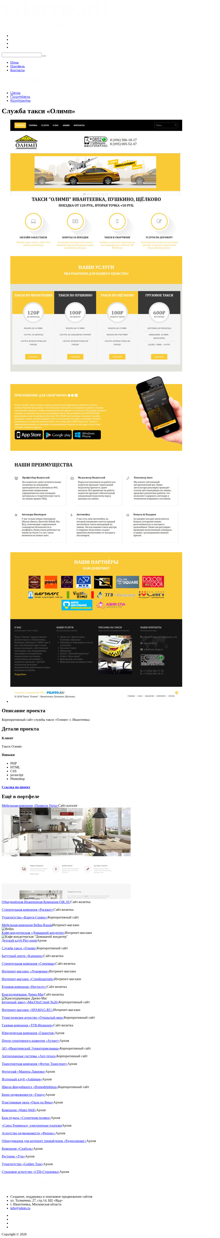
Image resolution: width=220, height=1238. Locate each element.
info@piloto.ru (20, 1208)
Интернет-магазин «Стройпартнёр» (28, 979)
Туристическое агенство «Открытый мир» (33, 1017)
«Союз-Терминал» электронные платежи (32, 1125)
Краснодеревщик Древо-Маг (23, 994)
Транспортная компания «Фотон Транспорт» (34, 1064)
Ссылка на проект (16, 787)
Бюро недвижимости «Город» (23, 1094)
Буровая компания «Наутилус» (24, 987)
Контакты (17, 70)
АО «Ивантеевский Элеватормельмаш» (31, 1048)
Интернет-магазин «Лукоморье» (25, 971)
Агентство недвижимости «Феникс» (29, 1133)
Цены (14, 62)
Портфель (17, 66)
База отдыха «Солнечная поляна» (26, 1118)
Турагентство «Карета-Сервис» (25, 917)
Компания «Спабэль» (17, 1148)
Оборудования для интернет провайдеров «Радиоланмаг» (44, 1141)
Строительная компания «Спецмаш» (28, 963)
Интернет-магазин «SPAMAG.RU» (27, 1010)
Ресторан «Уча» (13, 1156)
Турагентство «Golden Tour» (22, 1164)
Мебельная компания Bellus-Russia (27, 925)
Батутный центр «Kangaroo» (22, 956)
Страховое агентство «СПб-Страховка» (31, 1172)
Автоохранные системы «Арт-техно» (29, 1056)
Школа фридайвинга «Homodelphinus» (30, 1087)
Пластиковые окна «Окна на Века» (27, 1102)
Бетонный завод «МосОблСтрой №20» (30, 1002)
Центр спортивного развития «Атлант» (31, 1040)
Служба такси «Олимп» (19, 948)
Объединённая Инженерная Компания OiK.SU (36, 902)
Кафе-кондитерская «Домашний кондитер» (33, 933)
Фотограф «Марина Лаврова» (23, 1071)
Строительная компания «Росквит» (27, 909)
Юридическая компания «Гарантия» (28, 1033)
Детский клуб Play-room (19, 940)
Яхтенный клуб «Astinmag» (22, 1079)
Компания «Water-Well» (19, 1110)
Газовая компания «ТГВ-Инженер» (27, 1025)
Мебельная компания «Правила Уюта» (30, 805)
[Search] (44, 56)
